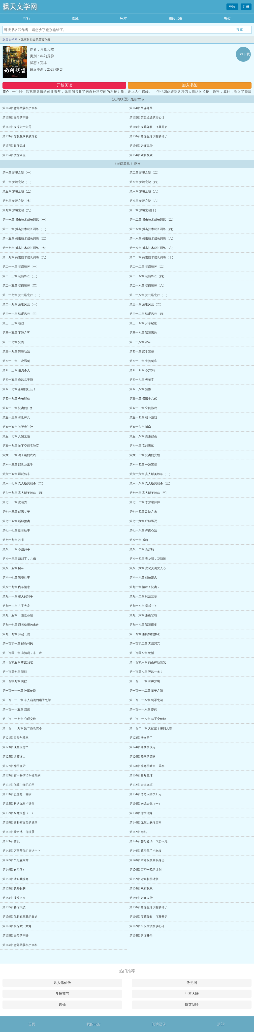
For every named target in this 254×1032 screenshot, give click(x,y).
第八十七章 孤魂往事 (16, 577)
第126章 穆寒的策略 (142, 756)
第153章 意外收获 (14, 888)
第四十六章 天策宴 (141, 380)
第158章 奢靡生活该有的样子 (148, 136)
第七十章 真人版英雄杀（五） (149, 493)
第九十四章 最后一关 (143, 606)
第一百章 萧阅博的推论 (144, 634)
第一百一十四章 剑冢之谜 (146, 700)
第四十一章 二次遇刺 (16, 361)
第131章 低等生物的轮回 (18, 785)
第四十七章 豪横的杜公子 (19, 389)
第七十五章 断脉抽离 (16, 521)
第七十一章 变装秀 (14, 502)
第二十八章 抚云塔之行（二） (149, 295)
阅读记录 (175, 18)
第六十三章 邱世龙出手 (17, 464)
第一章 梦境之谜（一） (17, 172)
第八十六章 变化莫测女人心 (147, 568)
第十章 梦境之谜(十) (142, 210)
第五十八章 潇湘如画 (143, 436)
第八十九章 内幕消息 (16, 587)
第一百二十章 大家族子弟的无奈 (150, 728)
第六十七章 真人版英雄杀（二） (23, 483)
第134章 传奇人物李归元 (145, 794)
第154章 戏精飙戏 (141, 155)
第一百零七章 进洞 (14, 672)
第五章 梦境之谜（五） (17, 191)
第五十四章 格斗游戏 (143, 417)
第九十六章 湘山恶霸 (143, 615)
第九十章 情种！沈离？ (144, 587)
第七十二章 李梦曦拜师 (144, 502)
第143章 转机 (11, 841)
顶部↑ (221, 1024)
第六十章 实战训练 (141, 445)
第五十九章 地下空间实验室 (20, 445)
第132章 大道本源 (141, 785)
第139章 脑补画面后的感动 (19, 822)
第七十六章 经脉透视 (143, 521)
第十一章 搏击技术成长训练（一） (25, 219)
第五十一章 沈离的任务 (17, 408)
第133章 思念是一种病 (17, 794)
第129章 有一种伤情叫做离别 (21, 775)
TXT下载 (243, 54)
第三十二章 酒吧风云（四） (147, 314)
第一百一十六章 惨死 (143, 709)
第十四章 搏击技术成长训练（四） (152, 229)
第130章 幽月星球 (141, 775)
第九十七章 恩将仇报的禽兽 (20, 624)
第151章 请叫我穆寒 (15, 879)
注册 (246, 6)
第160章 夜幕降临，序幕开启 (148, 127)
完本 (123, 18)
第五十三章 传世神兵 (16, 417)
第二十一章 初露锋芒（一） (20, 266)
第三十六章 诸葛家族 (143, 332)
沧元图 (192, 983)
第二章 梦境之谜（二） (144, 172)
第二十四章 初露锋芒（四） (147, 276)
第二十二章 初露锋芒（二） (147, 266)
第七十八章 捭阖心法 (143, 530)
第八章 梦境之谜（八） (144, 201)
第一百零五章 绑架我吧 (17, 662)
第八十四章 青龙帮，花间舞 (147, 558)
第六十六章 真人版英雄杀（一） (150, 474)
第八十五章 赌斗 (13, 568)
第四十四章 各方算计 (143, 370)
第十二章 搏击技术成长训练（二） (152, 219)
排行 (26, 18)
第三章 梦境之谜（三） (17, 182)
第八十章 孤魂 (138, 540)
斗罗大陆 (192, 994)
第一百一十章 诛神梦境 (144, 681)
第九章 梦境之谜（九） (17, 210)
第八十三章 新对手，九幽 (19, 558)
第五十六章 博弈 (140, 427)
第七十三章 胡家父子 (16, 511)
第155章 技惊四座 (14, 155)
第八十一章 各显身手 (16, 549)
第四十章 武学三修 (141, 351)
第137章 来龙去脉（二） (18, 813)
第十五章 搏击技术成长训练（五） (25, 238)
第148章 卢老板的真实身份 (146, 860)
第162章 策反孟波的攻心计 (146, 117)
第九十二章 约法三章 (143, 596)
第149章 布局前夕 (14, 869)
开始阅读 (64, 85)
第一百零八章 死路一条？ (146, 672)
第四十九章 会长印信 (16, 398)
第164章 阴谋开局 (141, 108)
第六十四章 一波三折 (143, 464)
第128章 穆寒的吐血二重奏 (146, 766)
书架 (227, 18)
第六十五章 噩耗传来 (16, 474)
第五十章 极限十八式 (143, 398)
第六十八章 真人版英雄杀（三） (150, 483)
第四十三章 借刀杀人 (16, 370)
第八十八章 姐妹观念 (143, 577)
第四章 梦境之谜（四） (144, 182)
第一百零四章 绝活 (141, 653)
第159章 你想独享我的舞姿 (19, 136)
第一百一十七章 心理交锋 (19, 719)
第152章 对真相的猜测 (144, 879)
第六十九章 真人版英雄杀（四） (23, 493)
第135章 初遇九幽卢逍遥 (18, 803)
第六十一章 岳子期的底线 (19, 455)
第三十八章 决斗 (140, 342)
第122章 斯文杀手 (141, 737)
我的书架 (93, 1024)
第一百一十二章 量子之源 (146, 690)
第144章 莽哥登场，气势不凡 (148, 841)
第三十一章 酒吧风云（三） (20, 314)
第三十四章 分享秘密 (143, 323)
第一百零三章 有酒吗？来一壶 (22, 653)
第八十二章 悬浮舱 (141, 549)
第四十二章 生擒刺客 (143, 361)
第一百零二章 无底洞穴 (144, 643)
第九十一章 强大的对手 (17, 596)
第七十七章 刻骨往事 (16, 530)
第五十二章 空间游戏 (143, 408)
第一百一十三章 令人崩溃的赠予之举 (26, 700)
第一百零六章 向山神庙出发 (147, 662)
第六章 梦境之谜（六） (144, 191)
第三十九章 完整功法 (16, 351)
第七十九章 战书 (13, 540)
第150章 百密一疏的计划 (145, 869)
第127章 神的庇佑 (14, 766)
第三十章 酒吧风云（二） (146, 304)
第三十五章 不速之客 (16, 332)
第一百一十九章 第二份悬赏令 (22, 728)
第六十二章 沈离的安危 (144, 455)
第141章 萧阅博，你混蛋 (18, 832)
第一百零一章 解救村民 (17, 643)
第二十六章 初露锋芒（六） (147, 285)
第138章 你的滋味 (141, 813)
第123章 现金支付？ (15, 747)
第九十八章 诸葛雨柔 (143, 624)
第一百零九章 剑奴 (14, 681)
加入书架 (190, 85)
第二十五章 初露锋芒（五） (20, 285)
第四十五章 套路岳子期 (17, 380)
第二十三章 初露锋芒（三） (20, 276)
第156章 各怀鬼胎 (141, 145)
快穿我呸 (192, 1004)
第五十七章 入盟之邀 (16, 436)
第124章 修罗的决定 (142, 747)
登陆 (232, 6)
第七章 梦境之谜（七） (17, 201)
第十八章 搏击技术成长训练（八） (152, 248)
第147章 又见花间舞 (15, 860)
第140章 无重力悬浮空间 (145, 822)
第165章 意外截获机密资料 (19, 108)
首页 (31, 1024)
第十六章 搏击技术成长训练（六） (152, 238)
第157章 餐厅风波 (14, 145)
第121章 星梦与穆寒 (15, 737)
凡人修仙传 (62, 983)
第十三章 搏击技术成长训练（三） (25, 229)
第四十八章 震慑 (140, 389)
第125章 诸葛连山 (14, 756)
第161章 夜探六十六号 (17, 127)
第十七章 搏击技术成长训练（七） (25, 248)
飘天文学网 (19, 6)
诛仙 (62, 1004)
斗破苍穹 (62, 994)
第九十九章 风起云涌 (16, 634)
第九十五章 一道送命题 (17, 615)
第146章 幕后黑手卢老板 (145, 851)
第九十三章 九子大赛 (16, 606)
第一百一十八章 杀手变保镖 (147, 719)
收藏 (75, 18)
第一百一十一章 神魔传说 (19, 690)
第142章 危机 (138, 832)
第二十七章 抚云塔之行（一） (22, 295)
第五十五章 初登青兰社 (17, 427)
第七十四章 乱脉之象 (143, 511)
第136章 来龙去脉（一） (145, 803)
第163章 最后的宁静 (15, 117)
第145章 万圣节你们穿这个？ (21, 851)
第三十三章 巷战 (13, 323)
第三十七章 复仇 (13, 342)
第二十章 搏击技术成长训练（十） (152, 257)
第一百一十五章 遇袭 (16, 709)
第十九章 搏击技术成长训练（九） (25, 257)
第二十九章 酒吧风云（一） (20, 304)
